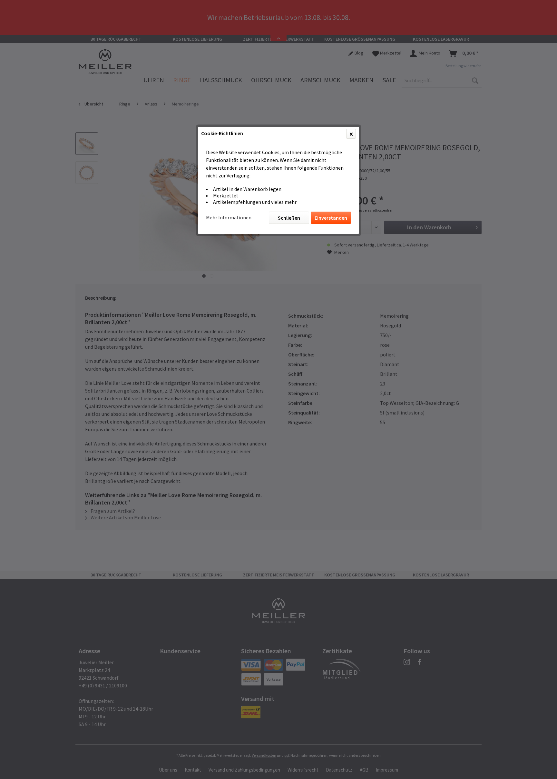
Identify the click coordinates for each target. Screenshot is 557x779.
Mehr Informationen (228, 217)
